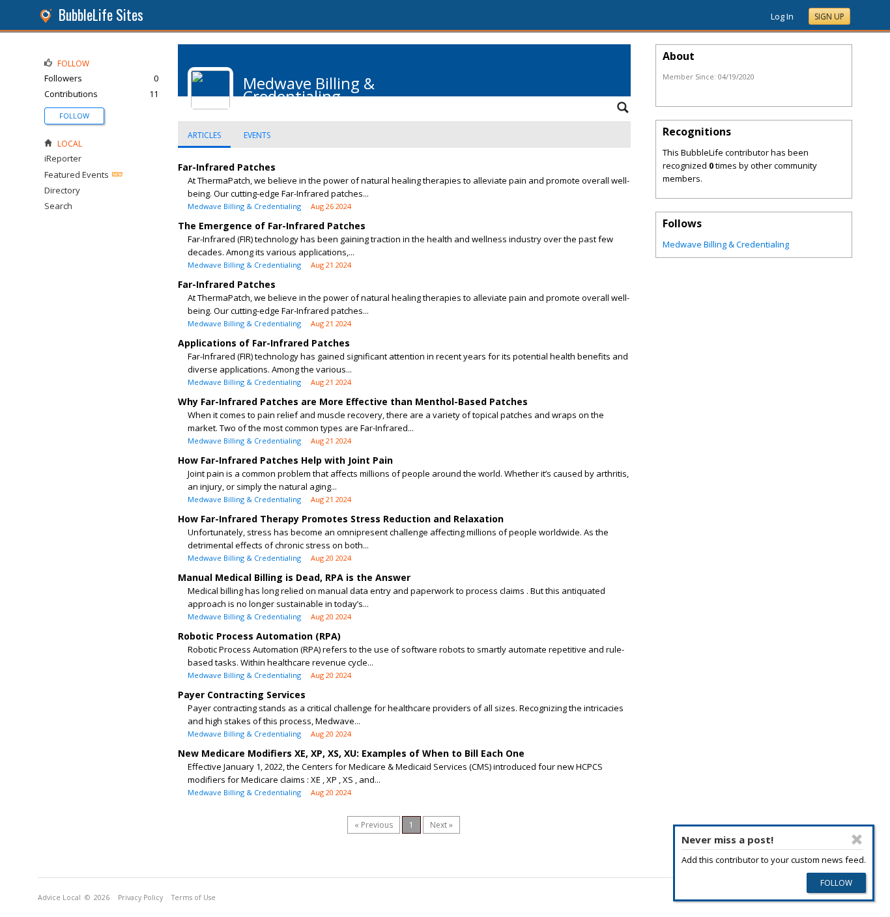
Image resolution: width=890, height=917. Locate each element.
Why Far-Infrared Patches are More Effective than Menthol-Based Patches (353, 401)
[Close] (857, 839)
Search (58, 206)
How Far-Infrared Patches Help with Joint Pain (285, 460)
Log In (782, 16)
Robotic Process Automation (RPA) (259, 636)
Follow (74, 115)
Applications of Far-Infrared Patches (264, 343)
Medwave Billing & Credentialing (244, 206)
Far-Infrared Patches (227, 167)
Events (257, 135)
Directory (62, 190)
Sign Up (829, 16)
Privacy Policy (140, 897)
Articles (204, 135)
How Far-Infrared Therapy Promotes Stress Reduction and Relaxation (341, 519)
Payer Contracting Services (242, 694)
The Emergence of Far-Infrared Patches (272, 225)
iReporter (62, 158)
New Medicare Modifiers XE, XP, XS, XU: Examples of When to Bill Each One (351, 753)
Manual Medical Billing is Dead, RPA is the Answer (294, 577)
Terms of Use (193, 897)
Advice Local (59, 897)
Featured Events (76, 174)
